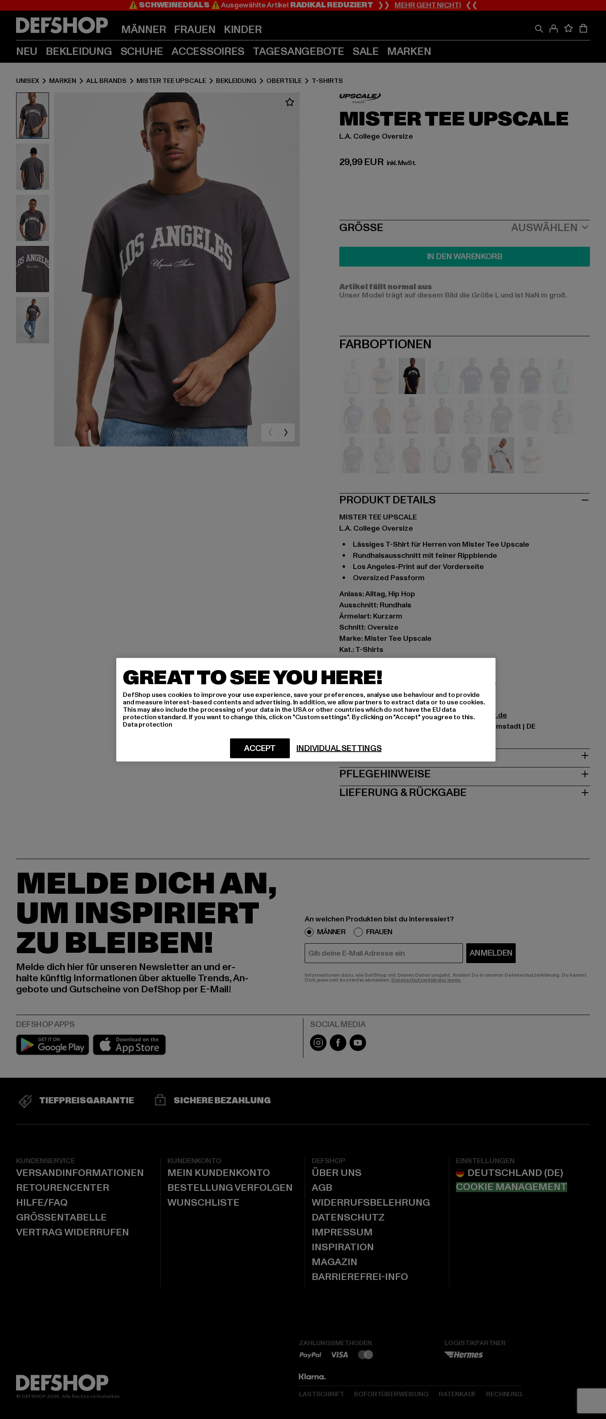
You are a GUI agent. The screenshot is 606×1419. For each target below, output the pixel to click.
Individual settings (338, 748)
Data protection (147, 724)
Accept (260, 748)
